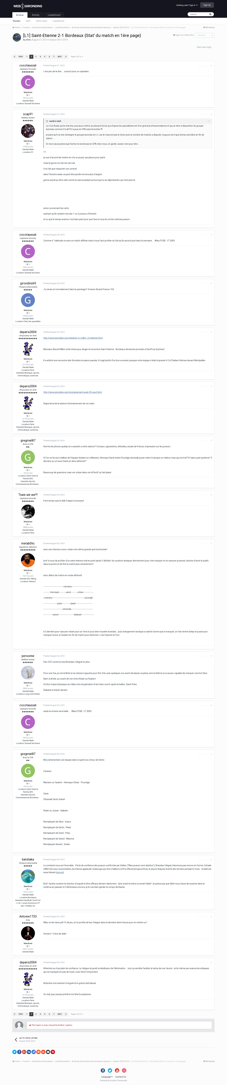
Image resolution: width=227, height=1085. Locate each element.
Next (60, 56)
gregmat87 (28, 440)
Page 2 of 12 (76, 57)
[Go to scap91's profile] (28, 131)
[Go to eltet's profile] (17, 37)
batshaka (28, 859)
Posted (54, 65)
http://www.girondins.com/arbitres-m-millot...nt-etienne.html (73, 338)
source (60, 872)
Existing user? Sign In (186, 5)
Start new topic (204, 47)
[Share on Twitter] (14, 1052)
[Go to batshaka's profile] (28, 876)
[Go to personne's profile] (28, 673)
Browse (20, 15)
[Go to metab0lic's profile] (28, 560)
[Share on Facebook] (19, 1052)
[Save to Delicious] (34, 1052)
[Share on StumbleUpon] (43, 1052)
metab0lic (28, 543)
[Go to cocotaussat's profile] (28, 82)
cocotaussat (27, 65)
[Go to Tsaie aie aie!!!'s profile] (28, 511)
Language (106, 1077)
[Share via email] (48, 1052)
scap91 (28, 114)
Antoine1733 (28, 916)
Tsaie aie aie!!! (28, 495)
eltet (28, 39)
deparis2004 (28, 332)
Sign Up (207, 5)
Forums (16, 21)
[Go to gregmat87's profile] (28, 457)
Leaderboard (58, 21)
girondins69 (28, 283)
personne (28, 656)
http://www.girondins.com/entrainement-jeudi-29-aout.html (72, 392)
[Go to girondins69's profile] (28, 300)
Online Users (41, 21)
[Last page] (66, 57)
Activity (35, 15)
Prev (21, 56)
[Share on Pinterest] (53, 1052)
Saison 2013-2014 (59, 39)
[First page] (14, 57)
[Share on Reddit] (38, 1052)
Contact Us (120, 1077)
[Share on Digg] (29, 1052)
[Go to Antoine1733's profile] (28, 933)
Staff (28, 21)
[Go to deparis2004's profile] (28, 349)
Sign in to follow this (184, 35)
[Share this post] (211, 65)
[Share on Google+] (24, 1052)
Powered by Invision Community (113, 1080)
